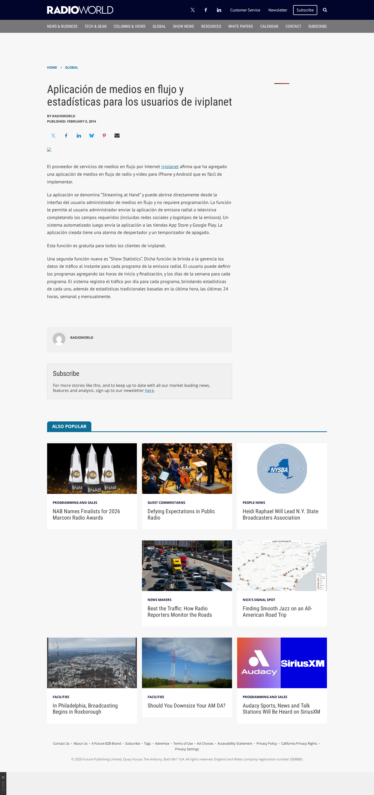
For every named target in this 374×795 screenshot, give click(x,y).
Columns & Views (129, 26)
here (149, 390)
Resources (211, 26)
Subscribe (305, 9)
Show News (183, 26)
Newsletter (277, 9)
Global (159, 26)
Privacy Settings (187, 749)
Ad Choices (205, 743)
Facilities (61, 697)
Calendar (269, 26)
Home (52, 67)
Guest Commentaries (166, 502)
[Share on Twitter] (53, 135)
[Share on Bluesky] (91, 135)
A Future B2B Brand (106, 743)
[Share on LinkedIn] (79, 135)
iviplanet (170, 166)
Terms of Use (183, 743)
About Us (81, 743)
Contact (293, 26)
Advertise (162, 743)
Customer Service (245, 9)
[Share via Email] (117, 135)
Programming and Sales (75, 502)
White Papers (240, 26)
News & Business (62, 26)
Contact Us (61, 743)
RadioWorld (63, 116)
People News (254, 502)
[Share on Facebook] (66, 135)
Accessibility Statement (235, 743)
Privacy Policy (266, 743)
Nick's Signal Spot (259, 599)
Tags (147, 743)
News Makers (159, 599)
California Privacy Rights (299, 743)
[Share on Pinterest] (104, 135)
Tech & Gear (95, 26)
